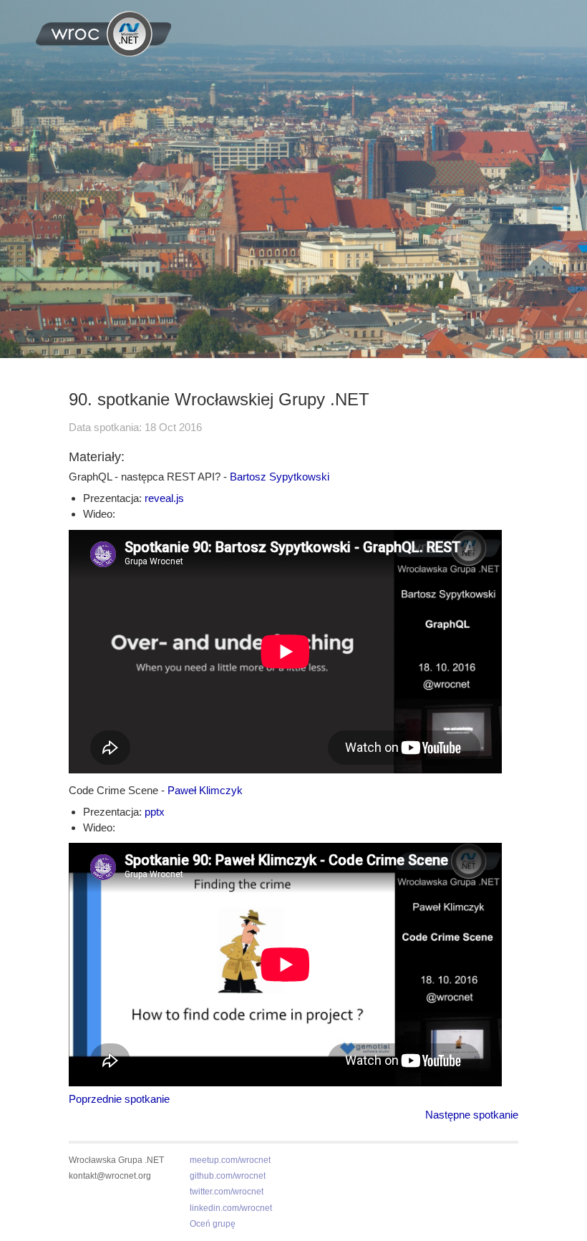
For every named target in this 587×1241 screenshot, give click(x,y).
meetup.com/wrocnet (230, 1160)
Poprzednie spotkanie (119, 1099)
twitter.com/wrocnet (226, 1192)
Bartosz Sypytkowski (279, 476)
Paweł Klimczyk (205, 790)
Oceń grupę (213, 1224)
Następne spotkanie (471, 1115)
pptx (155, 812)
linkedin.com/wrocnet (231, 1208)
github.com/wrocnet (228, 1176)
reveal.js (164, 498)
